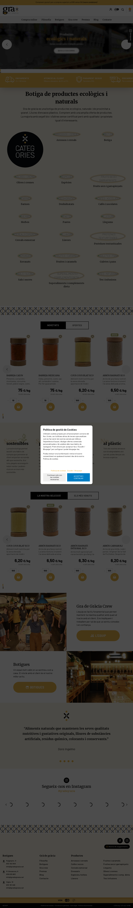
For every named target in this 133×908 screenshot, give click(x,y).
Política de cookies (58, 470)
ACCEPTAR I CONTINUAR (78, 477)
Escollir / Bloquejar (74, 470)
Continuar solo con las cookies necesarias (54, 477)
